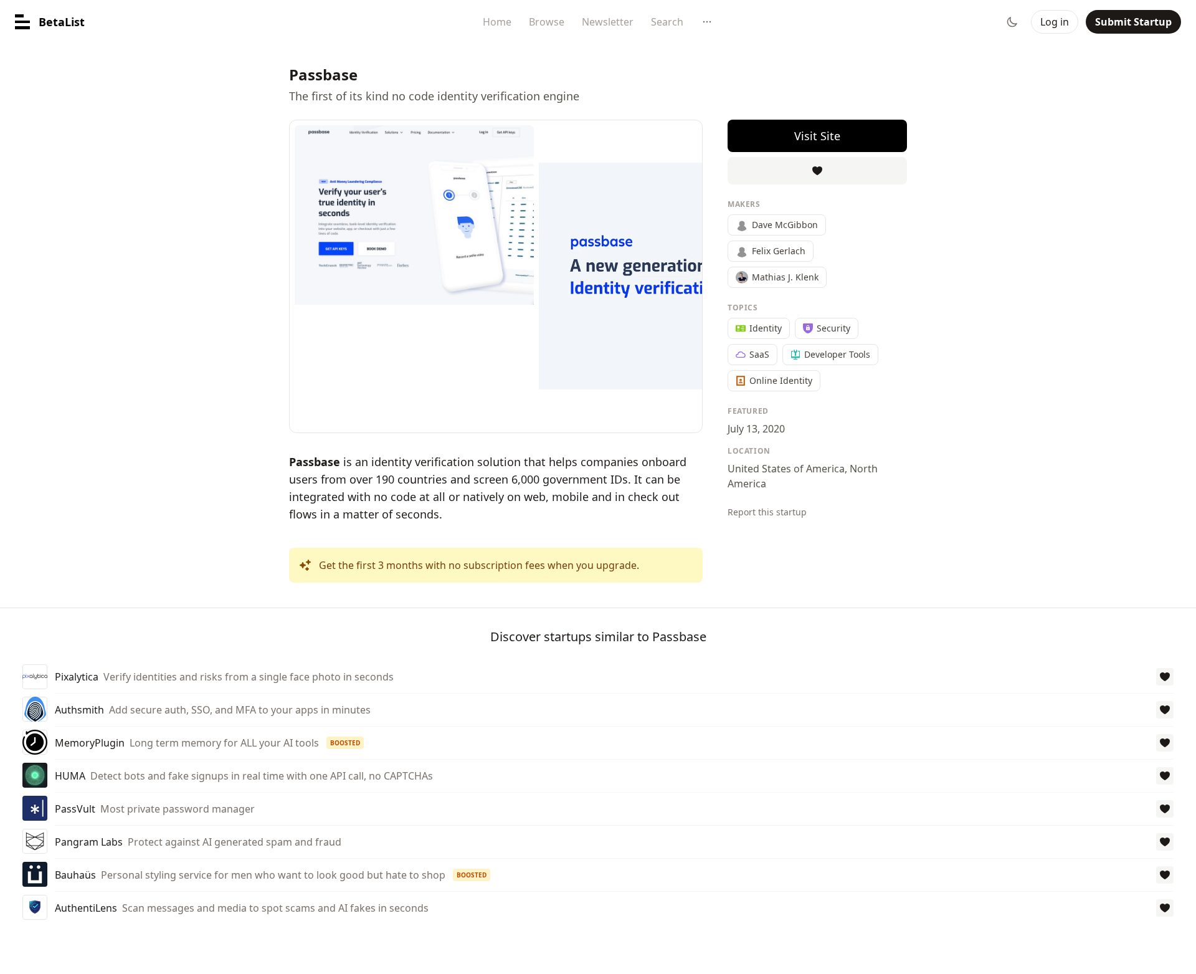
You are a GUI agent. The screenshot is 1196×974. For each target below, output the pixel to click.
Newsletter (608, 22)
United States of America (786, 468)
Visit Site (817, 135)
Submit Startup (1133, 22)
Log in (1054, 22)
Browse (546, 22)
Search (667, 22)
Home (497, 22)
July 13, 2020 (756, 429)
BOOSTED (345, 742)
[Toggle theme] (1012, 22)
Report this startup (767, 512)
